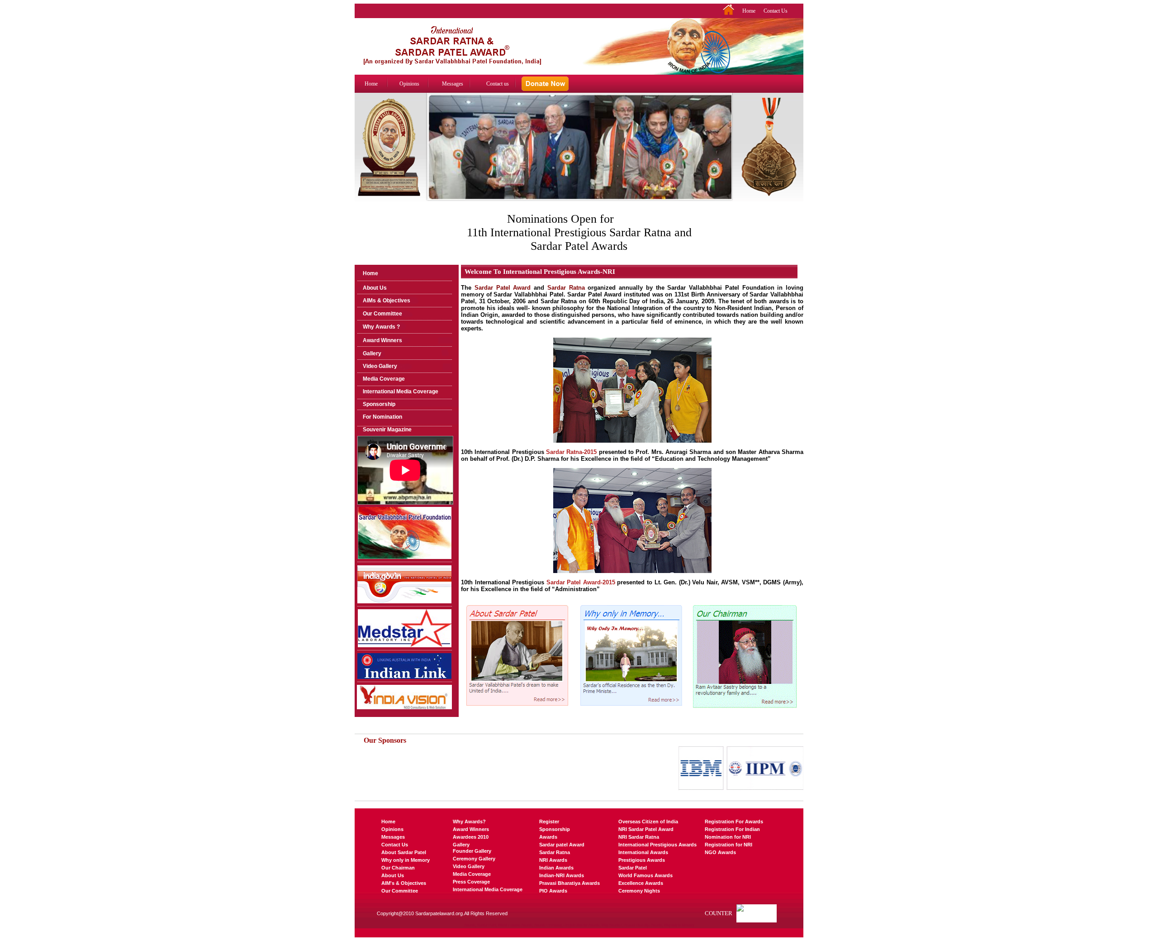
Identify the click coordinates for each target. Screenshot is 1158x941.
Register (549, 821)
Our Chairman (398, 867)
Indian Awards (556, 867)
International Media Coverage (400, 391)
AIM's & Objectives (403, 883)
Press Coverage (471, 881)
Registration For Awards (734, 821)
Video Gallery (380, 366)
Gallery (372, 353)
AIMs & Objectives (386, 300)
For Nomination (382, 417)
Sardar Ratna (554, 852)
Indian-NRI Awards (561, 875)
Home (748, 11)
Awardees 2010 (471, 837)
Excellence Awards (640, 883)
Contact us (497, 84)
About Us (375, 288)
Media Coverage (384, 379)
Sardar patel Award (561, 844)
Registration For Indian (732, 829)
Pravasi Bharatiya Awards (569, 883)
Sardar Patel (632, 867)
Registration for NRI (728, 844)
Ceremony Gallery (474, 858)
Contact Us (776, 11)
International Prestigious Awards (657, 844)
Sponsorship (379, 404)
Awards (548, 837)
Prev (433, 155)
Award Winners (382, 340)
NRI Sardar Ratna (638, 837)
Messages (452, 84)
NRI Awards (553, 860)
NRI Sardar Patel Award (646, 829)
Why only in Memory (405, 860)
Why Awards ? (381, 327)
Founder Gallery (472, 851)
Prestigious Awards (641, 860)
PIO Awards (553, 890)
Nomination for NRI (728, 837)
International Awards (643, 852)
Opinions (409, 84)
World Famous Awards (645, 875)
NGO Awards (720, 852)
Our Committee (382, 313)
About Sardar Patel (403, 852)
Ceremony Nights (639, 890)
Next (726, 155)
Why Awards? (469, 821)
